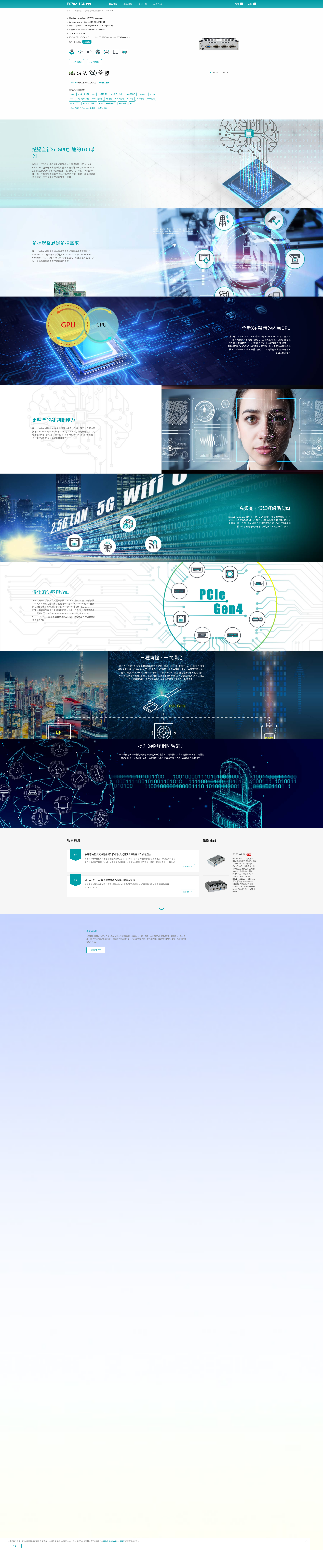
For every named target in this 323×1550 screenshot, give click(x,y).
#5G (93, 94)
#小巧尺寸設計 (116, 94)
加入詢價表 (94, 62)
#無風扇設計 (103, 94)
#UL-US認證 (74, 103)
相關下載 (142, 4)
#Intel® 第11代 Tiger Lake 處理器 (82, 108)
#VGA (72, 99)
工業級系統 (77, 11)
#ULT (132, 103)
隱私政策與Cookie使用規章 (114, 1541)
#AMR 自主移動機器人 (107, 103)
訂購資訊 (157, 4)
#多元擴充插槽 (83, 99)
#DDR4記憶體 (97, 99)
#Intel (72, 94)
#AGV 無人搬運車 (89, 103)
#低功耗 (109, 99)
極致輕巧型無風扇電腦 (93, 11)
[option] (219, 44)
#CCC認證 (151, 99)
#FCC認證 (140, 99)
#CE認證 (130, 99)
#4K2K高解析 (130, 94)
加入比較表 (76, 62)
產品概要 (113, 4)
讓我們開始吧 (96, 950)
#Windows (142, 94)
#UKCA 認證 (102, 108)
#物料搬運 (122, 103)
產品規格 (128, 4)
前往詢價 (86, 42)
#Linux (152, 94)
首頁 (69, 11)
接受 (14, 1546)
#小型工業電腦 (83, 94)
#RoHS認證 (119, 99)
